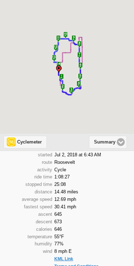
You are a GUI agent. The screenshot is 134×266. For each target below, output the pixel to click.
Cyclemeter (29, 142)
